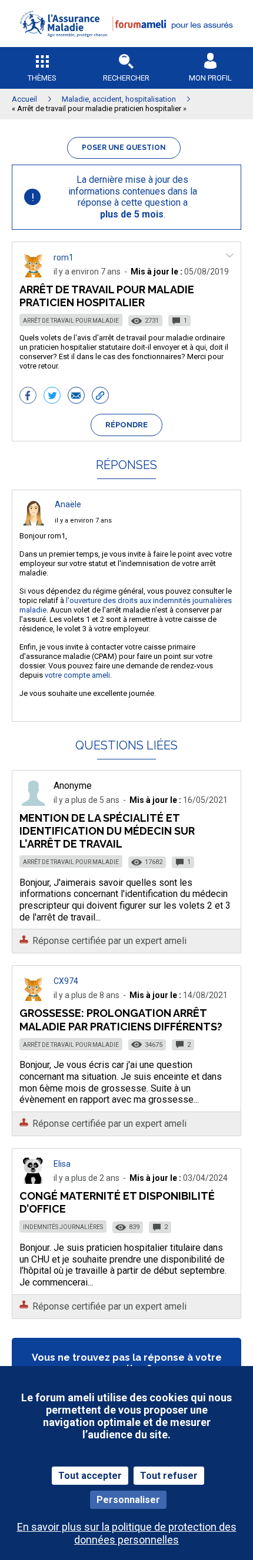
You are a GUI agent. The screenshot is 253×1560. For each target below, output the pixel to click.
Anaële (68, 504)
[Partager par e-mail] (76, 397)
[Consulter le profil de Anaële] (33, 522)
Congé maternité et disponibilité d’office (117, 1202)
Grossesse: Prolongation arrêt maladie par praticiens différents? (120, 1019)
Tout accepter (90, 1475)
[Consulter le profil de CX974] (33, 997)
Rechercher (126, 77)
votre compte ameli (77, 675)
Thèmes (42, 77)
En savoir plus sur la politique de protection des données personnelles (127, 1533)
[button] (126, 44)
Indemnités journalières (63, 1227)
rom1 (64, 257)
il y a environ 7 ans (83, 520)
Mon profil (210, 77)
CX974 (66, 981)
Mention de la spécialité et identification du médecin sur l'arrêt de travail (107, 831)
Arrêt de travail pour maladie (71, 320)
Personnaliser (128, 1499)
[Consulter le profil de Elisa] (33, 1180)
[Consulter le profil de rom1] (33, 274)
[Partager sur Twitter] (52, 397)
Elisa (62, 1164)
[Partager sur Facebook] (27, 397)
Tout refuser (169, 1475)
